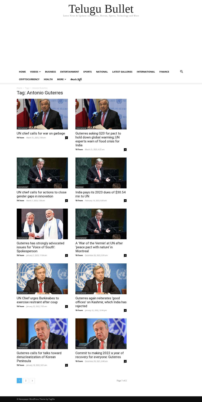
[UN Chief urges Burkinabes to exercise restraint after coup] (42, 278)
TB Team (20, 137)
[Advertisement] (101, 44)
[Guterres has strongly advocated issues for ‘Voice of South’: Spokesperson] (42, 224)
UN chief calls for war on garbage (41, 133)
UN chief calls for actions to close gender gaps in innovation (41, 194)
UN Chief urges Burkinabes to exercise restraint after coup (38, 300)
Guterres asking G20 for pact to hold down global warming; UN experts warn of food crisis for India (98, 139)
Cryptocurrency (29, 79)
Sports (87, 71)
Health (48, 79)
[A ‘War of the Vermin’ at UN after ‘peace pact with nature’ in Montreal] (101, 224)
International (146, 71)
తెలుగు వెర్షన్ (76, 79)
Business (50, 71)
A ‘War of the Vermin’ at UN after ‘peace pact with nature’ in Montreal (99, 247)
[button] (181, 71)
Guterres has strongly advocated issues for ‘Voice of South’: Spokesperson (40, 247)
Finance (164, 71)
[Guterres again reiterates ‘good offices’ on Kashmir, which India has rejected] (101, 278)
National (102, 71)
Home (22, 71)
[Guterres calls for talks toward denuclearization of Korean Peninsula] (42, 333)
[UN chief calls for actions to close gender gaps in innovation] (42, 173)
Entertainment (69, 71)
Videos (34, 71)
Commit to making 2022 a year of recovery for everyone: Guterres (99, 355)
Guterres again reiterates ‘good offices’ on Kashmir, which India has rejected (101, 302)
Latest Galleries (122, 71)
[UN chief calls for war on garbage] (42, 114)
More (60, 79)
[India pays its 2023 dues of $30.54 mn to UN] (101, 173)
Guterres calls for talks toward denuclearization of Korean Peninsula (39, 357)
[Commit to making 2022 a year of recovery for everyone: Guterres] (101, 333)
